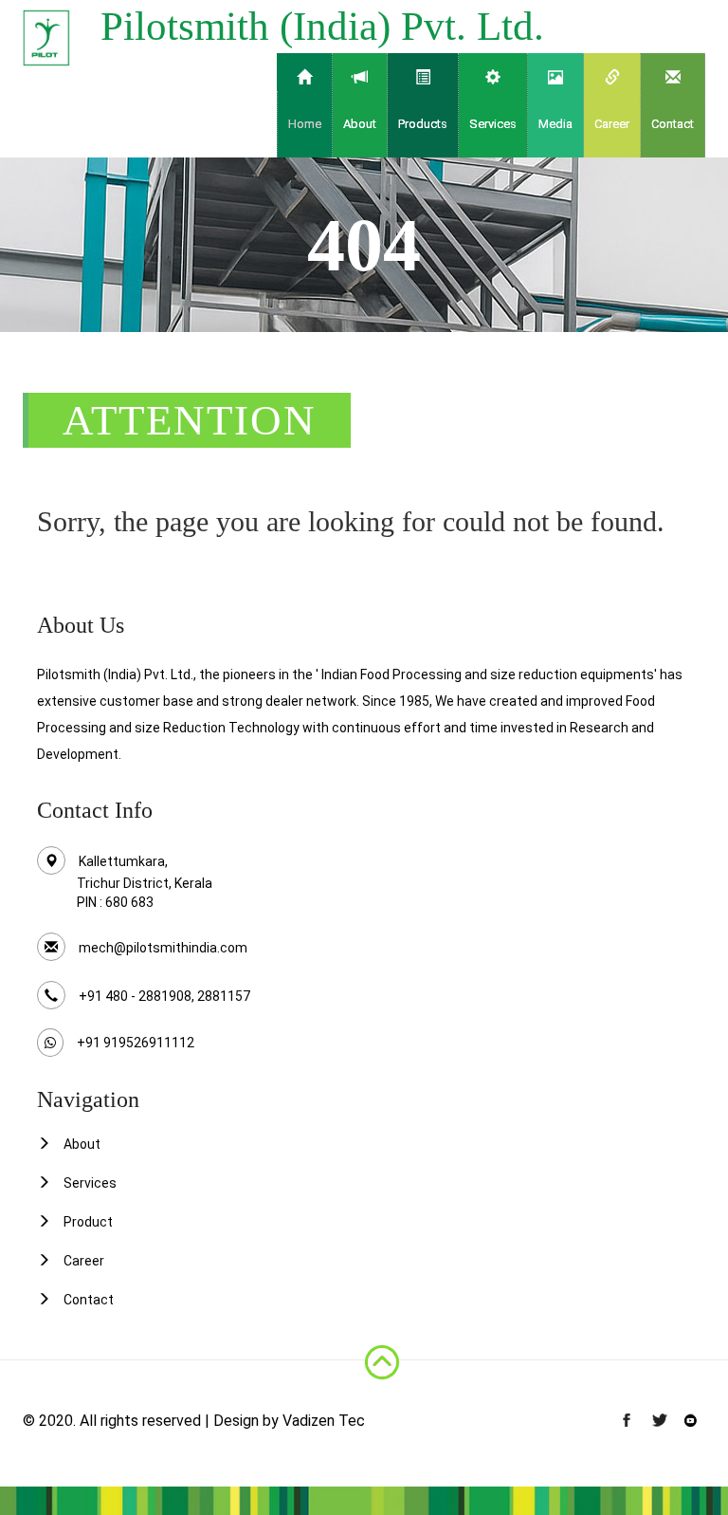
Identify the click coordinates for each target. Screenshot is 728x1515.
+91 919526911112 (135, 1042)
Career (611, 124)
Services (90, 1183)
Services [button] (493, 124)
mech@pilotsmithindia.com (163, 947)
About (82, 1144)
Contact (672, 124)
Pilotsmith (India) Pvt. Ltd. (322, 26)
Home (304, 124)
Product (88, 1221)
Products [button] (422, 124)
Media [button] (555, 124)
